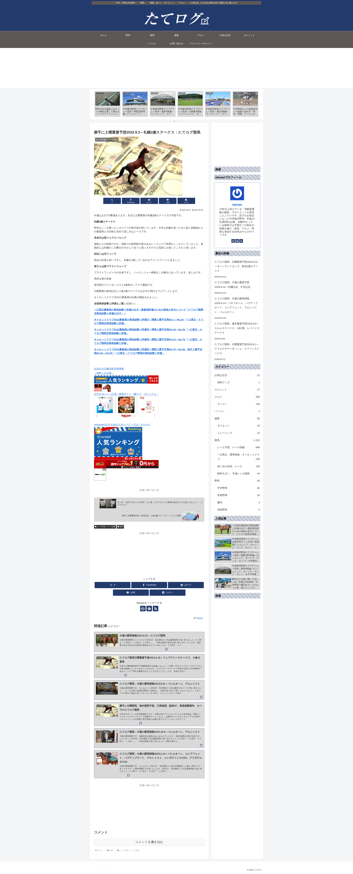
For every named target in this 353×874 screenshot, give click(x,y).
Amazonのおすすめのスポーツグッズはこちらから (122, 424)
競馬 (121, 527)
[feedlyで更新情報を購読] (149, 608)
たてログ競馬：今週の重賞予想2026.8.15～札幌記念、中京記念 (232, 284)
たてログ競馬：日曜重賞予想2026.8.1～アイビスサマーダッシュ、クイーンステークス (237, 349)
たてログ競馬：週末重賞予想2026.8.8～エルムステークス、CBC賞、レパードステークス (237, 328)
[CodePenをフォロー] (143, 608)
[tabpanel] (108, 104)
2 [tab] (178, 121)
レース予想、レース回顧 (106, 527)
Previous (92, 104)
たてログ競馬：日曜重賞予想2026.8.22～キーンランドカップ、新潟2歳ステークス (236, 266)
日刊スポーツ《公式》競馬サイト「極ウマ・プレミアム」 (126, 394)
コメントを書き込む (149, 842)
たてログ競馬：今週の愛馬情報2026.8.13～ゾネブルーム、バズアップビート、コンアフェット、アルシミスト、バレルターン (236, 305)
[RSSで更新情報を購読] (155, 608)
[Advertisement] (176, 68)
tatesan (237, 204)
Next (261, 104)
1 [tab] (174, 121)
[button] (186, 201)
